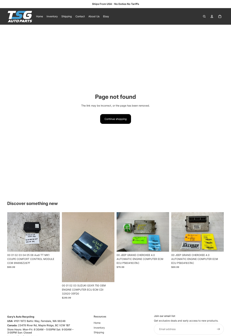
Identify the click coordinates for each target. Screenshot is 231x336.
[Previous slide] (12, 232)
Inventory (99, 327)
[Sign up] (218, 329)
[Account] (212, 16)
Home (97, 322)
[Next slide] (54, 232)
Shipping (99, 332)
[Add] (54, 246)
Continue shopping (115, 118)
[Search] (204, 16)
